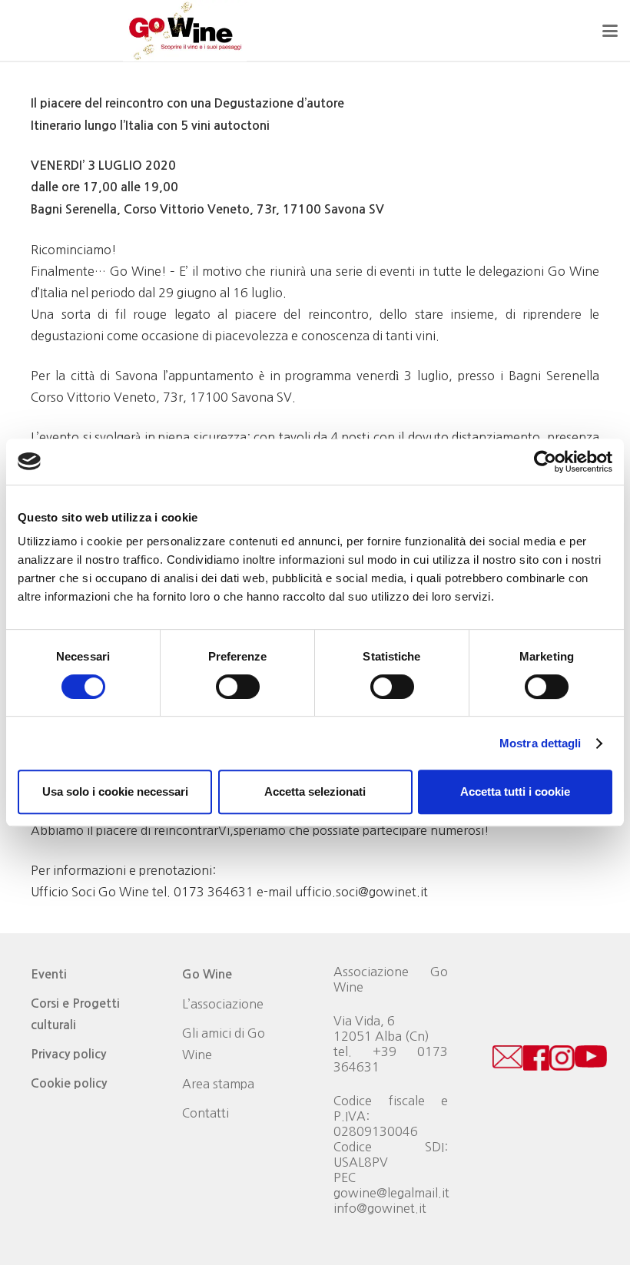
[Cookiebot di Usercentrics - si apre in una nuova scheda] (545, 461)
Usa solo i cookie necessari (115, 791)
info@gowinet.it (379, 1208)
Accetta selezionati (315, 791)
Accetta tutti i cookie (515, 791)
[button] (610, 30)
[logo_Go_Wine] (185, 30)
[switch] (238, 686)
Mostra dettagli (540, 743)
